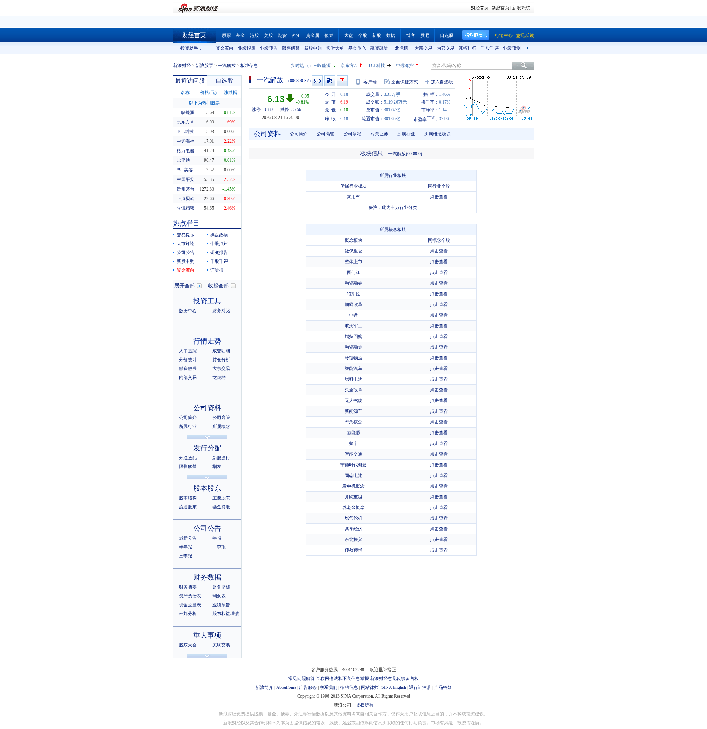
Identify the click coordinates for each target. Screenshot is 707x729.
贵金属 (312, 35)
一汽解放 (227, 65)
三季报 (185, 555)
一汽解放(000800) (405, 153)
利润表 (219, 596)
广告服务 (308, 687)
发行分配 (207, 448)
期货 (282, 35)
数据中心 (188, 310)
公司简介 (188, 417)
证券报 (217, 270)
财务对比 (221, 310)
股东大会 (188, 645)
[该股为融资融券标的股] (329, 80)
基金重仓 (357, 48)
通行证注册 (420, 687)
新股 (376, 35)
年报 (216, 538)
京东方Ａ (185, 122)
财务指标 (221, 587)
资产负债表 (190, 596)
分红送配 (188, 457)
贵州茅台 (185, 189)
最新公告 (188, 538)
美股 (268, 35)
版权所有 (364, 705)
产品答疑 (443, 687)
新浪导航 (521, 7)
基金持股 (221, 506)
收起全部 (218, 286)
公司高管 (221, 417)
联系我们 (328, 687)
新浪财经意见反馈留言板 (394, 678)
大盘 (348, 35)
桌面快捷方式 (404, 81)
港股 (254, 35)
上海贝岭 (185, 198)
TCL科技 (376, 65)
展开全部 (184, 286)
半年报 (185, 547)
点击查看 (439, 196)
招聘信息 (349, 687)
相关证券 (379, 133)
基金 (240, 35)
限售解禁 (291, 48)
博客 (410, 35)
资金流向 (224, 48)
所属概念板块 (437, 133)
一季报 (219, 547)
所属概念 (221, 426)
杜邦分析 (188, 613)
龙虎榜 (401, 48)
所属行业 (188, 426)
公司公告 (185, 252)
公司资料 (207, 408)
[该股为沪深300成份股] (317, 80)
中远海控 (405, 65)
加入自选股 (442, 81)
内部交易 (445, 48)
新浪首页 (500, 7)
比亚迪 (183, 160)
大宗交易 (423, 48)
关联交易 (221, 645)
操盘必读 (219, 234)
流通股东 (188, 506)
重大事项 (207, 635)
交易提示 (185, 234)
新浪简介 (264, 687)
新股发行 (221, 457)
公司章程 (352, 133)
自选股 (446, 35)
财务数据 (207, 577)
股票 (226, 35)
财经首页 (480, 7)
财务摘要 (188, 587)
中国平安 (185, 179)
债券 (328, 35)
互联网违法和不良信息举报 (342, 678)
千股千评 (490, 48)
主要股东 (221, 497)
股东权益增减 (225, 613)
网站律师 (370, 687)
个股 (362, 35)
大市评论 (185, 243)
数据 (390, 35)
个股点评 (219, 243)
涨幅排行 (467, 48)
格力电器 (185, 150)
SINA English (393, 687)
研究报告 (219, 252)
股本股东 (207, 488)
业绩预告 (269, 48)
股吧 (424, 35)
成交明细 (221, 350)
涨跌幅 (230, 92)
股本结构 (188, 497)
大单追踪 (188, 350)
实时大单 (335, 48)
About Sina (286, 687)
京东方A (349, 65)
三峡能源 (322, 65)
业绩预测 (512, 48)
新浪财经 (182, 65)
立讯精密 (185, 208)
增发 (216, 466)
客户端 (370, 81)
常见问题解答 (301, 678)
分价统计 (188, 359)
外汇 (296, 35)
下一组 (528, 48)
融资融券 (379, 48)
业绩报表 (247, 48)
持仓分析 (221, 359)
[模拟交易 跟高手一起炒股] (342, 80)
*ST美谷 (185, 169)
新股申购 (313, 48)
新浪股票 (204, 65)
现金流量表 (190, 604)
